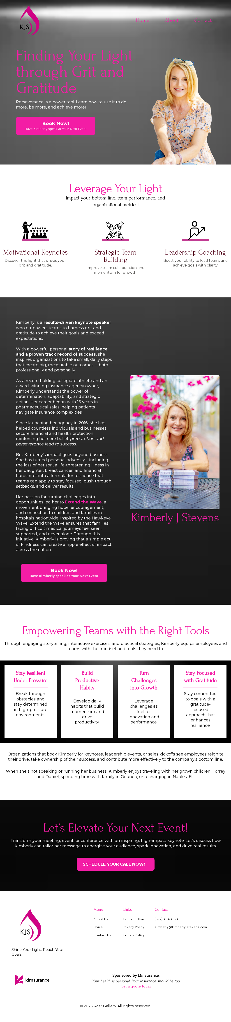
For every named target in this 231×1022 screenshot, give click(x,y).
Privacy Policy (134, 927)
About (171, 20)
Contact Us (102, 935)
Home (142, 20)
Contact (203, 20)
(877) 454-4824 (166, 919)
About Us (100, 919)
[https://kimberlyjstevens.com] (41, 925)
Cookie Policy (134, 935)
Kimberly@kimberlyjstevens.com (181, 927)
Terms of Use (133, 919)
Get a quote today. (136, 986)
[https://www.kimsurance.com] (32, 981)
